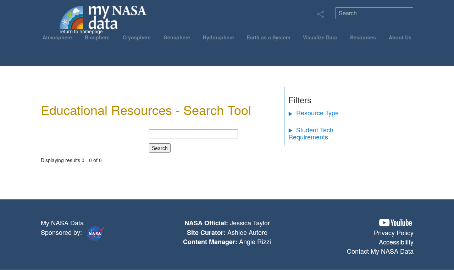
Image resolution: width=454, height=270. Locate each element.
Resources (363, 37)
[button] (395, 222)
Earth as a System (268, 37)
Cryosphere (137, 37)
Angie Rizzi (255, 241)
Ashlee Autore (247, 232)
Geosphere (177, 37)
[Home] (103, 19)
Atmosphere (57, 37)
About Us (400, 37)
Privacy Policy (394, 232)
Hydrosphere (218, 37)
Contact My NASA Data (380, 250)
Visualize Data (320, 37)
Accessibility (396, 241)
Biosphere (97, 37)
